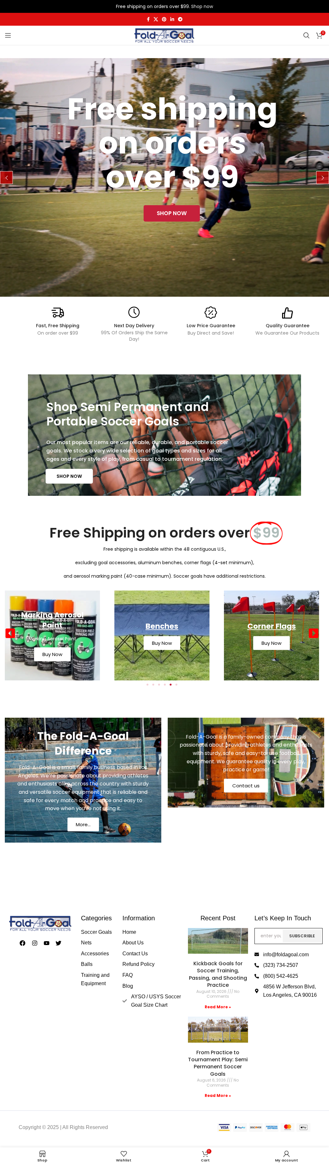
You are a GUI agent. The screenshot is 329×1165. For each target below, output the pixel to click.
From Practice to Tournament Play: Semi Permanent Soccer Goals (218, 1063)
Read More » (218, 1007)
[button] (10, 633)
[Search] (306, 35)
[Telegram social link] (180, 19)
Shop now (202, 6)
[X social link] (156, 19)
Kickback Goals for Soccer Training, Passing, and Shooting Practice (218, 974)
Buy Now (52, 643)
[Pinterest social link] (164, 19)
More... (83, 824)
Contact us (246, 785)
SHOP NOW (69, 476)
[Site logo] (164, 35)
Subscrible (302, 936)
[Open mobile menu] (8, 35)
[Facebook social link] (148, 19)
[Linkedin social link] (172, 19)
